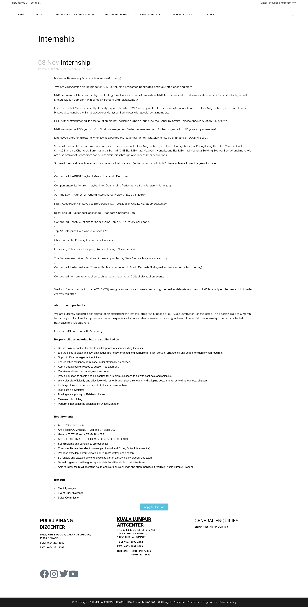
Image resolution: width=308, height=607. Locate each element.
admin (76, 69)
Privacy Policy (227, 602)
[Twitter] (63, 573)
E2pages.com (208, 602)
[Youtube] (73, 573)
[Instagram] (54, 573)
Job (64, 69)
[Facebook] (44, 573)
